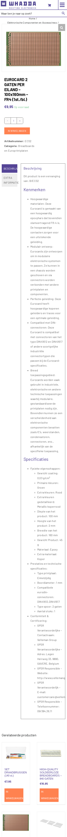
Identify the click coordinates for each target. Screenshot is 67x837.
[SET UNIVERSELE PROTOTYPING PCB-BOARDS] (51, 822)
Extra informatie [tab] (10, 180)
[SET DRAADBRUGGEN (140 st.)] (16, 753)
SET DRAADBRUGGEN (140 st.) (15, 772)
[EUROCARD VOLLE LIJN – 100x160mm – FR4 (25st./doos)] (16, 822)
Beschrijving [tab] (10, 168)
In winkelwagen (17, 131)
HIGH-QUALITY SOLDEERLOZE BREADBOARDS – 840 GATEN (51, 774)
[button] (61, 27)
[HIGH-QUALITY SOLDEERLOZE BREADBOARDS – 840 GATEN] (51, 753)
